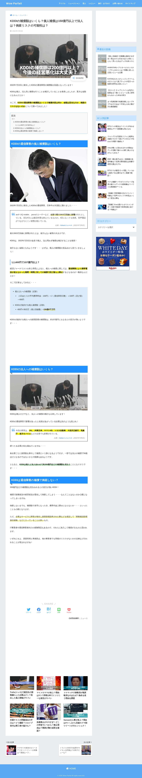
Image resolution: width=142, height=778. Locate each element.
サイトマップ (130, 3)
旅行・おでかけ (104, 3)
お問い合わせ (118, 3)
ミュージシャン (74, 3)
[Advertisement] (49, 343)
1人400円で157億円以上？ (26, 125)
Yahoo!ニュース (66, 225)
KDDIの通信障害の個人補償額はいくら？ (30, 122)
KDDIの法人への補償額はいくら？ (27, 128)
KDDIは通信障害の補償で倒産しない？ (29, 131)
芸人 (84, 3)
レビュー (92, 3)
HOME (72, 768)
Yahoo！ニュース (65, 438)
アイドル (62, 3)
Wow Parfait (14, 3)
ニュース (84, 618)
